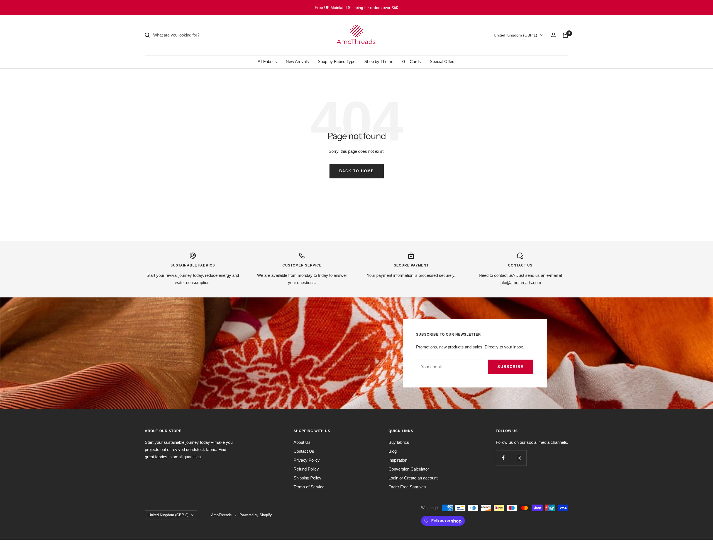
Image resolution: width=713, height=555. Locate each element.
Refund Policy (306, 469)
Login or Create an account (413, 478)
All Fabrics (267, 61)
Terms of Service (309, 486)
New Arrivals (297, 61)
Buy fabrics (399, 442)
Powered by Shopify (256, 515)
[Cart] (565, 35)
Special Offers (443, 61)
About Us (302, 442)
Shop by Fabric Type (336, 61)
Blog (393, 451)
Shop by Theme (378, 61)
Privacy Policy (307, 460)
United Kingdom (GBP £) (515, 35)
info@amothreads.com (520, 282)
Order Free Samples (407, 486)
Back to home (356, 171)
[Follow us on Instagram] (518, 458)
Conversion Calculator (409, 469)
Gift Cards (411, 61)
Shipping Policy (307, 478)
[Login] (553, 35)
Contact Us (304, 451)
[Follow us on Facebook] (503, 458)
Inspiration (398, 460)
